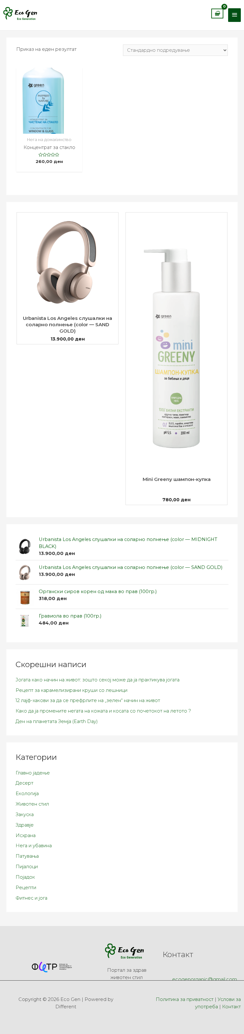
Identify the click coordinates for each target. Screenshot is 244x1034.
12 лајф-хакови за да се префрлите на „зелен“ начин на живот (88, 700)
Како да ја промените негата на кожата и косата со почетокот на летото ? (103, 711)
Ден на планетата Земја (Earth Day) (57, 721)
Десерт (24, 783)
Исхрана (26, 835)
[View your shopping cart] (217, 16)
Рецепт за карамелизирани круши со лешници (71, 690)
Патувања (27, 856)
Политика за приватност (185, 999)
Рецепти (26, 887)
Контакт (231, 1007)
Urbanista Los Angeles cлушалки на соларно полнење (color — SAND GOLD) (67, 324)
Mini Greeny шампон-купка (177, 479)
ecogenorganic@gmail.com (204, 979)
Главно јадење (33, 773)
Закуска (25, 814)
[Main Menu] (234, 15)
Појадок (25, 877)
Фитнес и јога (31, 898)
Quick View (49, 128)
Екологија (27, 793)
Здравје (25, 825)
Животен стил (32, 804)
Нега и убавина (34, 845)
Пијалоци (27, 866)
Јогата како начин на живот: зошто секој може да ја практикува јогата (98, 680)
